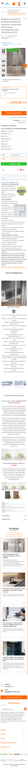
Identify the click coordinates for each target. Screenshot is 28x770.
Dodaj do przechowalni (19, 117)
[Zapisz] (25, 709)
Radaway (9, 42)
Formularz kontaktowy (13, 697)
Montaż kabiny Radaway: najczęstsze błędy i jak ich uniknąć (11, 556)
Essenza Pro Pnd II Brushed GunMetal (16, 128)
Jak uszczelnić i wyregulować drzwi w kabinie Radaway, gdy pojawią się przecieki (13, 624)
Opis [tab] (3, 178)
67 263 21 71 (9, 686)
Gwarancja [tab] (6, 516)
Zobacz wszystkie (15, 534)
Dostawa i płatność (15, 158)
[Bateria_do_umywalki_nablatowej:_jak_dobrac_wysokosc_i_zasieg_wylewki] (23, 603)
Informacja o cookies (8, 764)
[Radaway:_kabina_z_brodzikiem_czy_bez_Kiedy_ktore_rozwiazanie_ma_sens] (23, 671)
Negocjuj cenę (14, 164)
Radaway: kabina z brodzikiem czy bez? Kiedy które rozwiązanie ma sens (13, 659)
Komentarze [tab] (6, 519)
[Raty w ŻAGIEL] (21, 169)
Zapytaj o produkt (14, 154)
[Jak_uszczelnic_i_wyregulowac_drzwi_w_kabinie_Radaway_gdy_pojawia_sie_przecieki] (23, 637)
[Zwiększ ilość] (24, 108)
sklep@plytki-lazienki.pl (12, 692)
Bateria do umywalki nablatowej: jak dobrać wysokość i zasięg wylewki (14, 590)
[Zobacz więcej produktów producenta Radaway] (25, 18)
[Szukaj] (14, 4)
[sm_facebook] (3, 170)
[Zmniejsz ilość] (3, 108)
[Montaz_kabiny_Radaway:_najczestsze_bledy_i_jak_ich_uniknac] (23, 568)
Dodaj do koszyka (14, 113)
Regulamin (3, 715)
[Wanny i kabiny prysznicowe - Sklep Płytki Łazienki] (7, 3)
